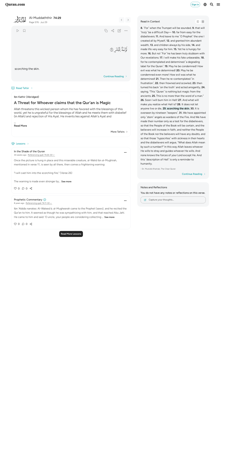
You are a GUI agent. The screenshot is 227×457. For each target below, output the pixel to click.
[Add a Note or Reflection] (119, 30)
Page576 (34, 22)
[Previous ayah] (121, 20)
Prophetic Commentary (28, 199)
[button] (124, 49)
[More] (126, 30)
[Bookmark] (24, 30)
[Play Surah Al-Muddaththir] (17, 30)
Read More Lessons (71, 233)
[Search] (211, 4)
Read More (20, 125)
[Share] (112, 30)
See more (66, 181)
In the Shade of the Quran (29, 151)
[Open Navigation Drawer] (218, 4)
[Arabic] (197, 21)
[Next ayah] (128, 20)
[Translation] (202, 21)
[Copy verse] (106, 30)
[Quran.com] (15, 4)
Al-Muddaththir (40, 18)
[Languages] (205, 4)
